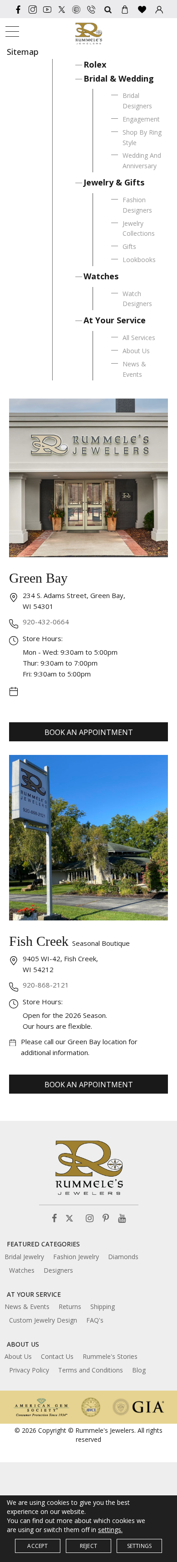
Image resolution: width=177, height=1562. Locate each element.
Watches (101, 276)
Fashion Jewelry (76, 1256)
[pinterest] (76, 9)
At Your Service (115, 320)
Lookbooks (139, 259)
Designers (58, 1270)
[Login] (159, 9)
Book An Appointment (88, 732)
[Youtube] (47, 9)
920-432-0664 (46, 621)
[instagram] (32, 9)
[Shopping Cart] (124, 9)
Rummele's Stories (110, 1356)
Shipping (102, 1306)
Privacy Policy (29, 1370)
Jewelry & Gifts (114, 182)
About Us (136, 350)
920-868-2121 (46, 984)
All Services (139, 337)
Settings (139, 1546)
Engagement (141, 119)
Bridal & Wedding (119, 78)
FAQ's (94, 1320)
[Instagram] (89, 1218)
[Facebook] (18, 9)
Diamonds (123, 1256)
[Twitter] (61, 9)
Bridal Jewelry (24, 1256)
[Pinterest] (106, 1218)
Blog (139, 1370)
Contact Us (57, 1356)
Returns (70, 1306)
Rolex (95, 64)
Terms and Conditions (90, 1370)
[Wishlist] (142, 9)
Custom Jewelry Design (43, 1320)
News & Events (27, 1306)
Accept (37, 1546)
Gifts (129, 246)
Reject (88, 1546)
